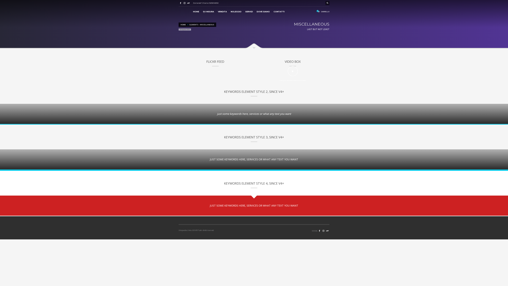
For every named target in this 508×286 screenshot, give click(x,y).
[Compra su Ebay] (188, 3)
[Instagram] (185, 3)
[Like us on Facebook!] (319, 231)
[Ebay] (327, 231)
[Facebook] (181, 3)
